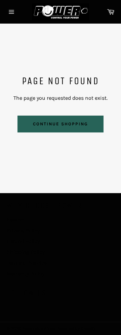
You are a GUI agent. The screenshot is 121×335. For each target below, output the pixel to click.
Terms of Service (27, 263)
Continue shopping (60, 123)
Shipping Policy (26, 252)
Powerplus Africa (39, 328)
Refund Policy (23, 241)
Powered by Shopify (76, 328)
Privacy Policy (23, 230)
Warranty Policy (25, 273)
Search (15, 219)
